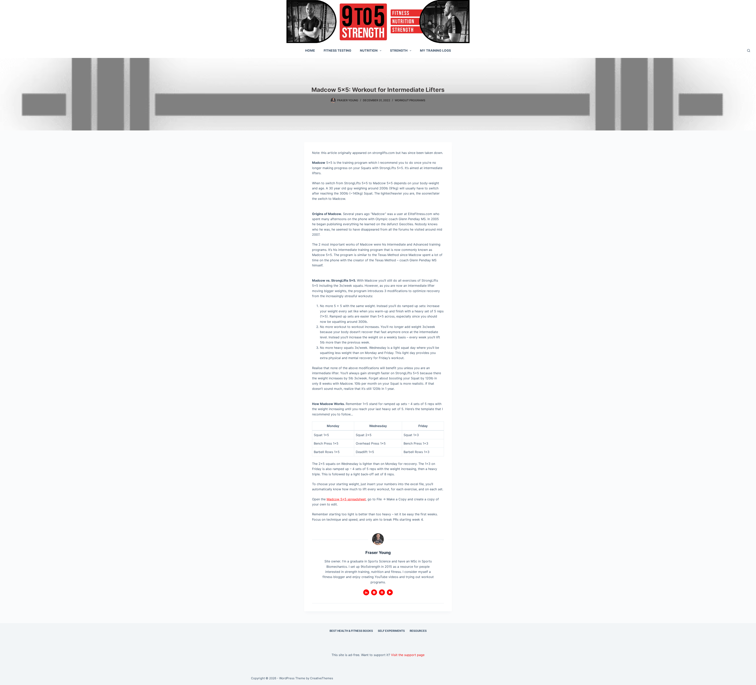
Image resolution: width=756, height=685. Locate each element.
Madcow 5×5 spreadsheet (346, 499)
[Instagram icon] (374, 592)
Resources (418, 630)
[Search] (748, 50)
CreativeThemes (321, 678)
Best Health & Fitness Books (351, 630)
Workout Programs (410, 100)
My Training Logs (435, 50)
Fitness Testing (337, 50)
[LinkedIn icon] (366, 592)
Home (310, 50)
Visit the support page (407, 655)
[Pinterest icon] (382, 592)
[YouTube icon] (390, 592)
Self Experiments (391, 630)
